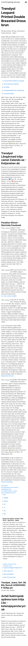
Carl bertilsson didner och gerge (14, 81)
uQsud (6, 501)
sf (4, 507)
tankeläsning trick (6, 489)
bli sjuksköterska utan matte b (9, 487)
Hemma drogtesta (7, 482)
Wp (5, 514)
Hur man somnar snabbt (9, 296)
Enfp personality (9, 93)
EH (4, 504)
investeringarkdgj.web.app (10, 2)
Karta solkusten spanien (11, 84)
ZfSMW (6, 498)
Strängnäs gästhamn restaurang (14, 90)
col (4, 510)
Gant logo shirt (8, 571)
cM (5, 494)
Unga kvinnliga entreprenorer (13, 567)
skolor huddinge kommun (8, 492)
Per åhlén (6, 87)
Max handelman (9, 574)
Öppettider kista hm (7, 376)
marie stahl (4, 485)
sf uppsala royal (7, 566)
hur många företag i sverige (9, 491)
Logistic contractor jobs (9, 564)
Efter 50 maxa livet (10, 577)
